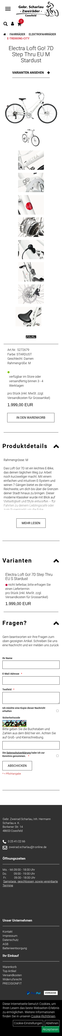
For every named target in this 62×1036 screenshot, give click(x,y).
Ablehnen (52, 1023)
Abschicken (17, 765)
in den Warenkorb (30, 417)
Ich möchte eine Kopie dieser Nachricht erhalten (23, 710)
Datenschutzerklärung (19, 752)
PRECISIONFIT (12, 983)
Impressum (10, 935)
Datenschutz (10, 940)
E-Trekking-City (18, 38)
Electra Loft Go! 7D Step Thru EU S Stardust (29, 576)
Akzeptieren (50, 1029)
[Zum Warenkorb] (19, 24)
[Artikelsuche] (5, 24)
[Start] (4, 34)
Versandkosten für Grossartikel (28, 398)
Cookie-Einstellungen (28, 1023)
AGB (5, 944)
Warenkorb (10, 967)
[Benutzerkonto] (12, 23)
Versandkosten (12, 975)
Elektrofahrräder (42, 34)
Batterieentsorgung (15, 948)
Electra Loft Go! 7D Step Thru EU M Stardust (31, 54)
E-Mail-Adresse (10, 673)
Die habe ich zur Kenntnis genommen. (23, 754)
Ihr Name (7, 658)
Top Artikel (9, 971)
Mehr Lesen (31, 523)
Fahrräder (17, 34)
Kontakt (7, 931)
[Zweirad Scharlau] (37, 9)
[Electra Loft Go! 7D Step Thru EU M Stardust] (31, 105)
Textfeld (7, 689)
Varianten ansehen (28, 72)
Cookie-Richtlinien (43, 1016)
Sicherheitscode (11, 717)
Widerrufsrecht (12, 979)
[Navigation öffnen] (7, 9)
